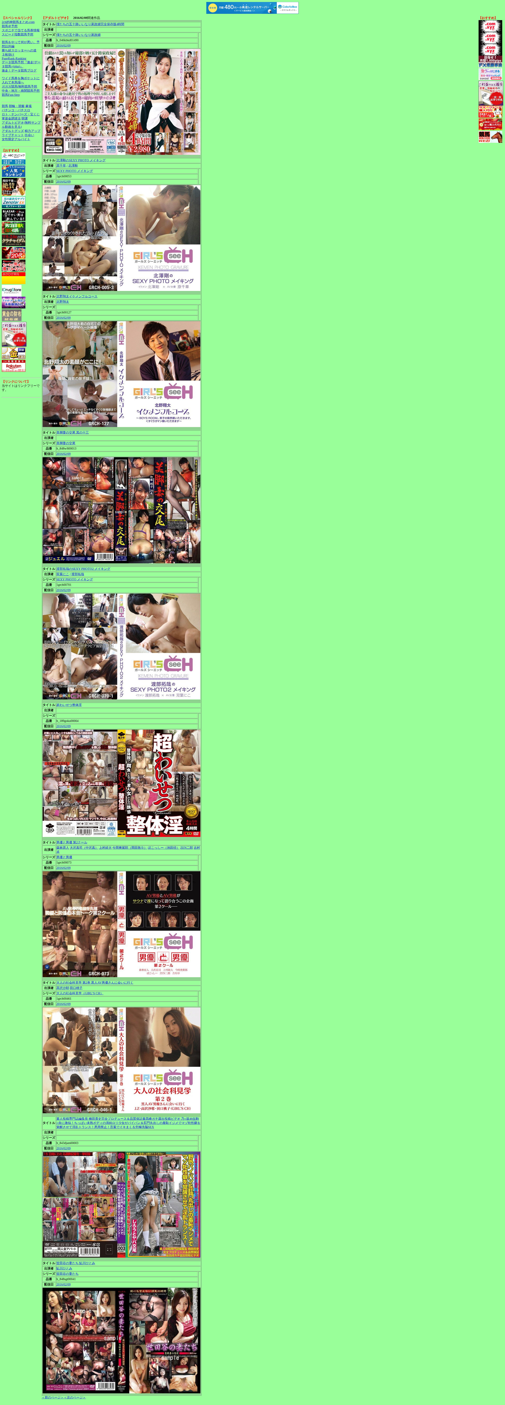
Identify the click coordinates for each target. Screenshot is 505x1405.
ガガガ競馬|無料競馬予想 (19, 86)
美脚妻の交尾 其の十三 (72, 432)
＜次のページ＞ (75, 1397)
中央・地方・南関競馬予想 (21, 90)
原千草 (61, 165)
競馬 (5, 106)
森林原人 (62, 847)
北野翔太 (62, 301)
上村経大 (105, 847)
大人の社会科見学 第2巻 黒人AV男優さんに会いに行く (94, 982)
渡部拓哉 (77, 574)
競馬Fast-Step (11, 94)
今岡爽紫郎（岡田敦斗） (129, 847)
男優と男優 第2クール (71, 842)
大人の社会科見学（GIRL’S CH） (79, 993)
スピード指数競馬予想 (17, 34)
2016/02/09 (63, 45)
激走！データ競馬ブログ (19, 70)
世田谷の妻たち (67, 1273)
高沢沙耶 (62, 988)
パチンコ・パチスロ (16, 110)
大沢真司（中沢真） (84, 847)
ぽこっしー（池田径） (164, 847)
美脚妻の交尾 (65, 443)
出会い (29, 135)
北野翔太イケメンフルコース (76, 296)
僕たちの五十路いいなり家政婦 (78, 34)
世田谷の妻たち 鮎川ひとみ (75, 1263)
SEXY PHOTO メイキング (74, 171)
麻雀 (28, 106)
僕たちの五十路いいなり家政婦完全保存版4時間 (90, 24)
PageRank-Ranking (14, 58)
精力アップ (32, 131)
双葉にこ (62, 574)
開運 (25, 118)
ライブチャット (13, 135)
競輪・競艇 (17, 106)
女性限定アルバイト (16, 139)
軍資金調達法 (11, 118)
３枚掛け (8, 54)
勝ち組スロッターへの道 (19, 50)
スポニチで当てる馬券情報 (21, 30)
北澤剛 (73, 165)
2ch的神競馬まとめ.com (18, 22)
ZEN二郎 (186, 847)
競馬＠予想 (10, 26)
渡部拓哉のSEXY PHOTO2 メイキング (83, 568)
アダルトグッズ (13, 131)
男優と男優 (64, 857)
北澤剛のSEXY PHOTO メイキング (81, 160)
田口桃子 (76, 988)
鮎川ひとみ (64, 1268)
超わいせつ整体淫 (69, 705)
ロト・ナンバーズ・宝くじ (21, 114)
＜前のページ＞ (53, 1397)
